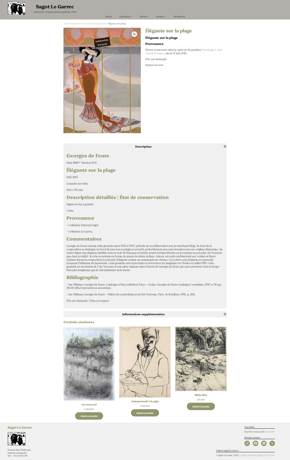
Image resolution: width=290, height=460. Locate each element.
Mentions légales (255, 455)
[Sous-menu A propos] (165, 16)
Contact (243, 455)
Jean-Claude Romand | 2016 (94, 23)
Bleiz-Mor (201, 395)
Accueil (66, 23)
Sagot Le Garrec (55, 6)
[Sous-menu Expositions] (131, 16)
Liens (272, 455)
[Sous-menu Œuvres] (147, 16)
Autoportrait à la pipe (145, 401)
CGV (267, 455)
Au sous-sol (89, 404)
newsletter (270, 431)
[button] (134, 34)
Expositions (76, 23)
